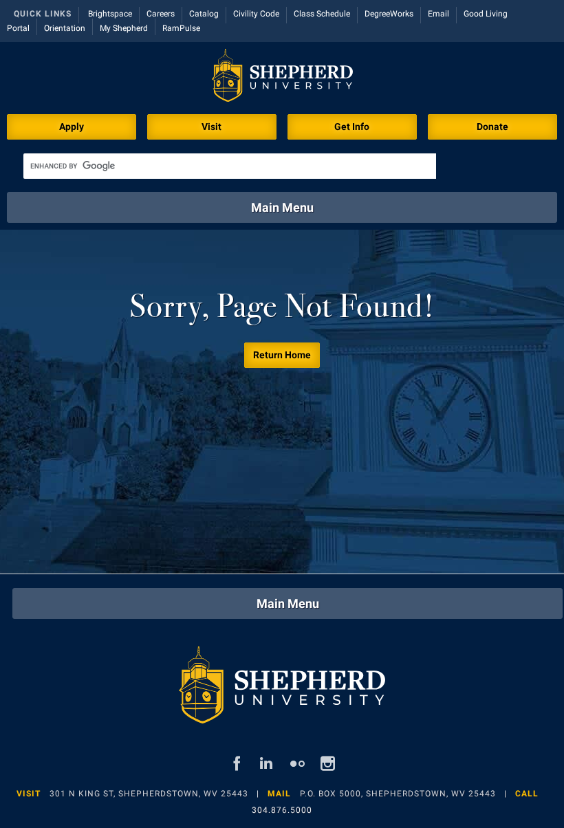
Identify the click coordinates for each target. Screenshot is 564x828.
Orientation (64, 28)
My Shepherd (124, 28)
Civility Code (256, 14)
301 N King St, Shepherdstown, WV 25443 (149, 793)
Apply (71, 126)
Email (438, 14)
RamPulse (181, 28)
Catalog (204, 14)
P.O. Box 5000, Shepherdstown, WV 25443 (398, 793)
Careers (161, 14)
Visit (211, 126)
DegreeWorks (389, 14)
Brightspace (110, 14)
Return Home (282, 354)
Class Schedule (322, 14)
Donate (492, 126)
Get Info (351, 126)
